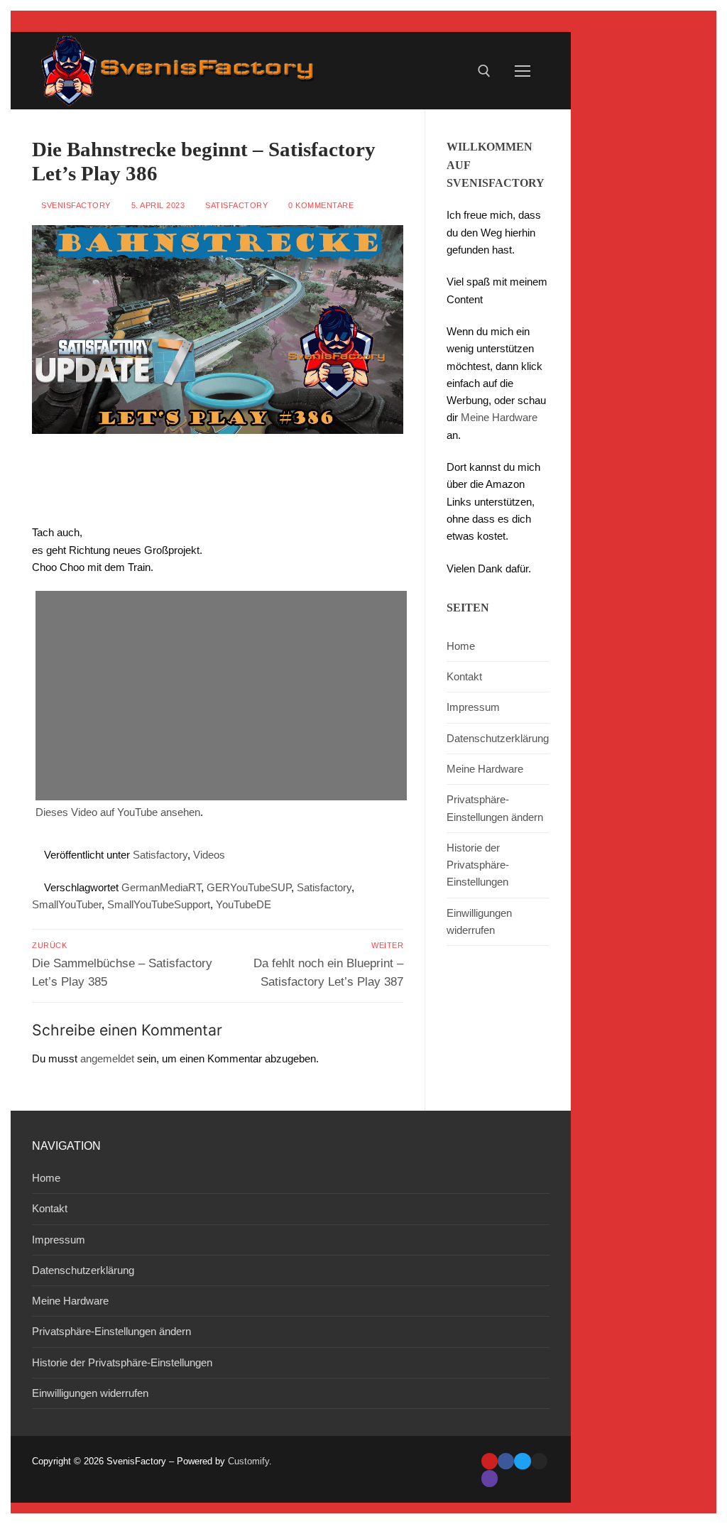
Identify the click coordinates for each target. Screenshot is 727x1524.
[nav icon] (523, 71)
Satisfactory (235, 205)
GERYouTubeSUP (249, 887)
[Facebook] (506, 1461)
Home (461, 646)
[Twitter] (522, 1461)
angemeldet (107, 1058)
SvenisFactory (75, 205)
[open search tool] (484, 71)
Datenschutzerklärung (498, 738)
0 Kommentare (320, 205)
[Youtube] (489, 1461)
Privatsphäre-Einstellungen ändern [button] (495, 807)
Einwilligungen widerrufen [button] (479, 921)
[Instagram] (539, 1461)
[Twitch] (489, 1478)
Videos (209, 855)
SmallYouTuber (67, 904)
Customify (248, 1461)
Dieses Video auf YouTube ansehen (117, 812)
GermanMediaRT (161, 887)
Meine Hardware (499, 417)
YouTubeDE (243, 904)
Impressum (473, 707)
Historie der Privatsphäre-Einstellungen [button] (478, 865)
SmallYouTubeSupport (158, 904)
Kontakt (464, 676)
